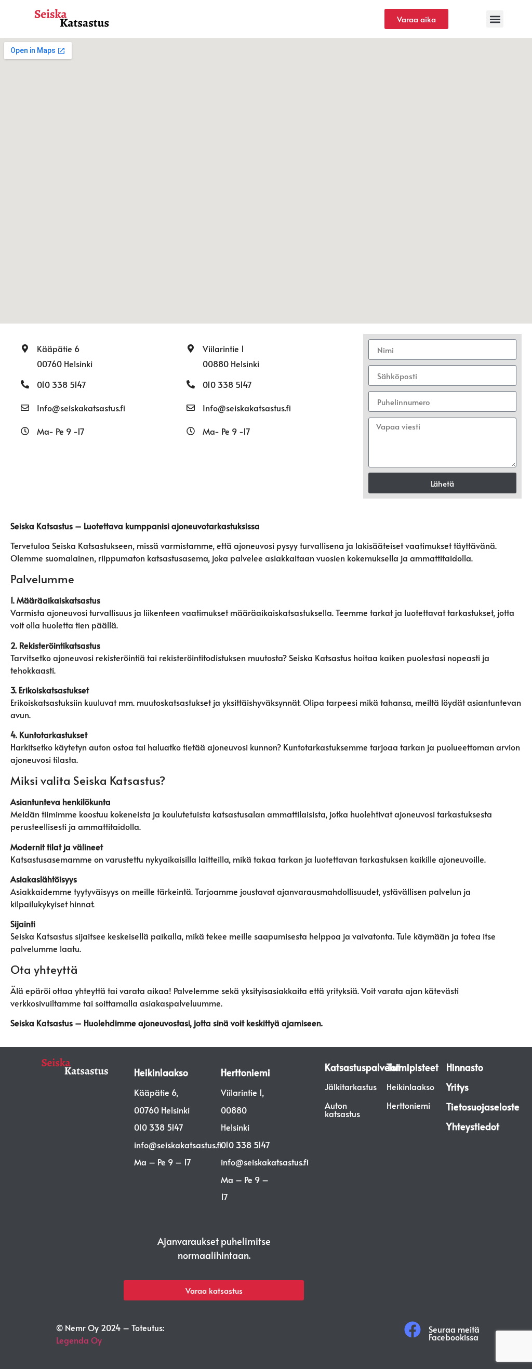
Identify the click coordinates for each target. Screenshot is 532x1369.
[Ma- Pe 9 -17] (25, 431)
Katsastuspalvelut (363, 1067)
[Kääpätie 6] (25, 348)
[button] (494, 19)
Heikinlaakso (161, 1072)
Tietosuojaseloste (483, 1106)
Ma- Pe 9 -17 (61, 431)
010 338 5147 (61, 384)
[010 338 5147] (25, 384)
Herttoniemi (245, 1072)
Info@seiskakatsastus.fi (81, 407)
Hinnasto (464, 1067)
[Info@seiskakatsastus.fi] (25, 408)
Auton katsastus (342, 1109)
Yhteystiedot (472, 1126)
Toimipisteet (412, 1067)
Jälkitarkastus (351, 1086)
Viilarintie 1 (223, 348)
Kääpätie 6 (58, 348)
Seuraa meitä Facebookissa (454, 1333)
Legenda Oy (79, 1340)
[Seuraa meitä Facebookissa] (412, 1329)
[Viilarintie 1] (191, 348)
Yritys (457, 1086)
